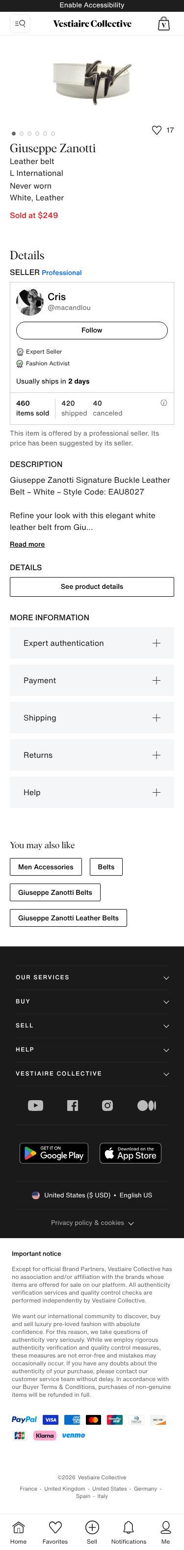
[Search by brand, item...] (20, 23)
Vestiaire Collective (59, 1074)
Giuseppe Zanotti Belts (55, 892)
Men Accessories (46, 867)
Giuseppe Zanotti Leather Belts (68, 918)
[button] (164, 23)
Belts (106, 867)
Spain (83, 1496)
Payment (40, 680)
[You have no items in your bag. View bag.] (164, 23)
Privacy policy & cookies (87, 1222)
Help (32, 792)
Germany (146, 1489)
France (29, 1489)
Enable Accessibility (91, 5)
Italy (102, 1496)
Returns (38, 755)
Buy (23, 1001)
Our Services (43, 977)
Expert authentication (64, 643)
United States (109, 1489)
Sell (25, 1026)
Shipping (40, 717)
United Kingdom (64, 1489)
